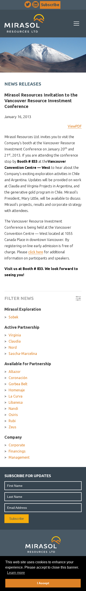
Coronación (18, 378)
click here (35, 252)
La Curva (15, 396)
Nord (13, 347)
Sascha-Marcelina (23, 354)
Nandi (13, 408)
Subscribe (50, 4)
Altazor (15, 372)
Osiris (13, 415)
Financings (17, 451)
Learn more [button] (16, 573)
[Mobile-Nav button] (76, 23)
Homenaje (17, 390)
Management (19, 457)
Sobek (13, 317)
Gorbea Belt (18, 384)
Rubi (12, 421)
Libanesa (16, 402)
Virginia (15, 335)
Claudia (15, 341)
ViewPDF (75, 126)
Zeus (12, 427)
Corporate (17, 445)
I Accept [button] (43, 583)
